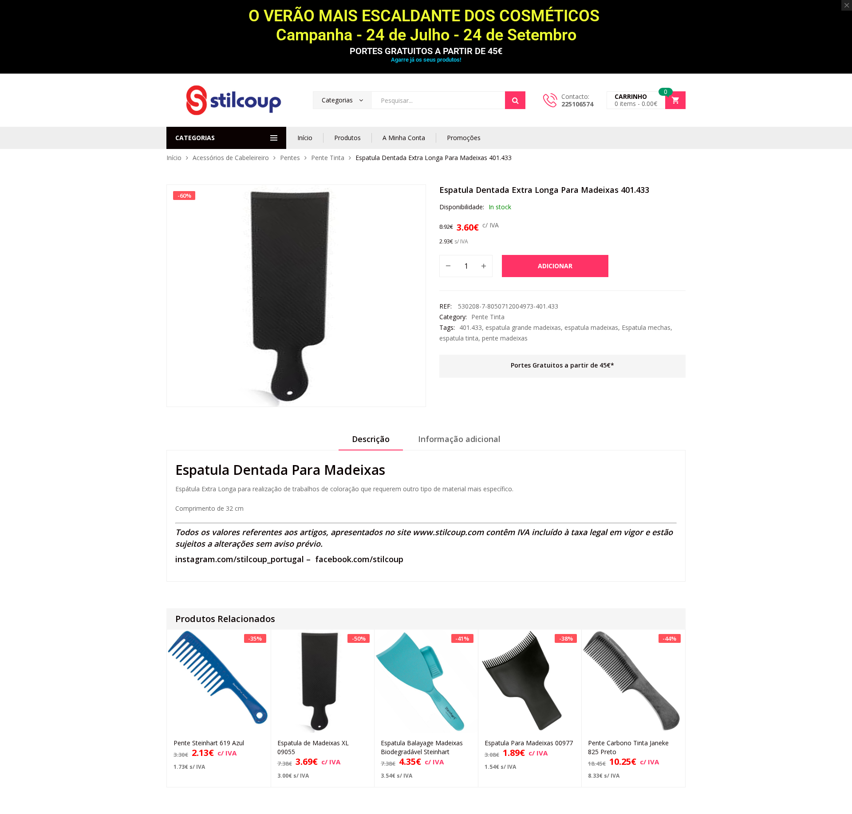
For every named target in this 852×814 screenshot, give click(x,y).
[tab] (371, 442)
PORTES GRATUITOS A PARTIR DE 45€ (426, 51)
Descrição (371, 439)
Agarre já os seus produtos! (426, 59)
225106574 (577, 104)
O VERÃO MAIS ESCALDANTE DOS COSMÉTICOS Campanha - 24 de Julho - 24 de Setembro (426, 25)
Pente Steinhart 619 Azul (209, 743)
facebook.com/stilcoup (359, 559)
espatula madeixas (591, 327)
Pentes (290, 157)
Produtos (347, 137)
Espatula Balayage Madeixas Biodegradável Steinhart (422, 747)
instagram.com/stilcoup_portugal (239, 559)
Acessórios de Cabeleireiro (231, 157)
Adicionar (555, 266)
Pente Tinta (327, 157)
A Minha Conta (404, 137)
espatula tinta (458, 338)
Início (304, 137)
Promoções (464, 137)
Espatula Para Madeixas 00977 (529, 743)
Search (515, 100)
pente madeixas (505, 338)
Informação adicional (459, 439)
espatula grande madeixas (523, 327)
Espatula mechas (646, 327)
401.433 (470, 327)
